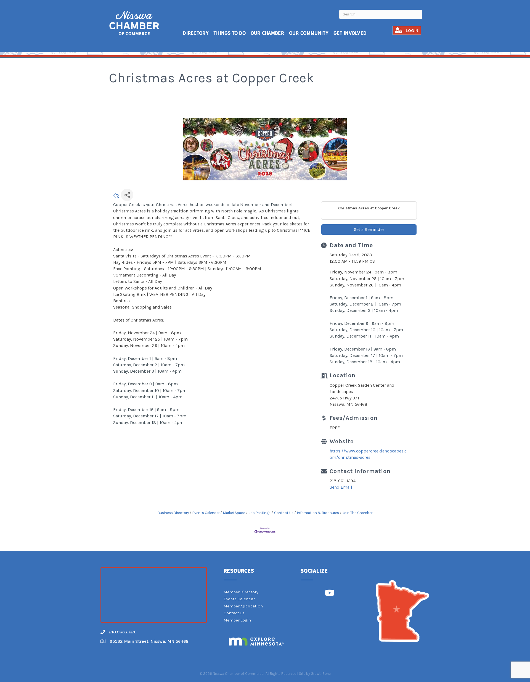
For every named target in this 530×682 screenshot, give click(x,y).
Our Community (309, 33)
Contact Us (283, 513)
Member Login (237, 620)
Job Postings (260, 513)
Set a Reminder (369, 229)
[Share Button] (127, 195)
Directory (196, 33)
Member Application (243, 606)
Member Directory (241, 591)
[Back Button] (116, 196)
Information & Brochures (318, 513)
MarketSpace (234, 513)
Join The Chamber (357, 513)
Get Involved (350, 33)
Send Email (341, 487)
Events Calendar (205, 513)
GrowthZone (321, 674)
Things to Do (229, 33)
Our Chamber (267, 33)
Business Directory (173, 513)
